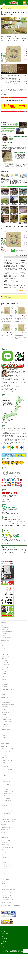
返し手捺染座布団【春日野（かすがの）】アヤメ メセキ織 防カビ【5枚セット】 (6, 320)
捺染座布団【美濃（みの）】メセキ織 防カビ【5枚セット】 (7, 337)
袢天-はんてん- (4, 625)
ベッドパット (5, 667)
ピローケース (5, 870)
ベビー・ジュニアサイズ (8, 809)
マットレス (4, 660)
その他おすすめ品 (5, 724)
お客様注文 (3, 679)
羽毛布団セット (6, 781)
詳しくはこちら (5, 422)
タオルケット (5, 766)
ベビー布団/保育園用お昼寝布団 (8, 700)
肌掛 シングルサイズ (7, 760)
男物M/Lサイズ (5, 627)
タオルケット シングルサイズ (9, 769)
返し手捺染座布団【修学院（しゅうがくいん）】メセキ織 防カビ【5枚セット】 (21, 320)
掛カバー (4, 849)
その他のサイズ (6, 652)
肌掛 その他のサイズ (7, 764)
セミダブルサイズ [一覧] (7, 899)
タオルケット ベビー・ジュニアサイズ (11, 772)
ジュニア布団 (4, 714)
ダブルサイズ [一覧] (6, 892)
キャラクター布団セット (7, 721)
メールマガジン (4, 941)
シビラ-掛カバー (6, 862)
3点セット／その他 (6, 876)
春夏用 (4, 671)
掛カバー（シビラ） (7, 852)
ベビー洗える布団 (6, 702)
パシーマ (3, 832)
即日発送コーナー (6, 729)
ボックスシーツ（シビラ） (9, 847)
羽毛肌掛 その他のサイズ (9, 793)
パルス (3, 694)
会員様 (2, 946)
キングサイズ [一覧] (6, 895)
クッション (3, 709)
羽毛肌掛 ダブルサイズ (9, 791)
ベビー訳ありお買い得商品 (8, 704)
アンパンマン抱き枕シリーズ (8, 821)
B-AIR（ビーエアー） (7, 658)
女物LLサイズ (5, 635)
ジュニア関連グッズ (5, 886)
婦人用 (3, 883)
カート (2, 943)
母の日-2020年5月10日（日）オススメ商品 (10, 905)
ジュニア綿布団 (5, 717)
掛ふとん (5, 733)
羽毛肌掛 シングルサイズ (9, 789)
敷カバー (4, 854)
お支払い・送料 (4, 933)
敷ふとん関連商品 (5, 643)
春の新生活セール (5, 712)
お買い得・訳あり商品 (6, 902)
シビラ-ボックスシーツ (8, 868)
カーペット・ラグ (5, 837)
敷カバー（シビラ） (7, 857)
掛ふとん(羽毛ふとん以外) (8, 748)
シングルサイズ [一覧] (7, 897)
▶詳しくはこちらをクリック (7, 543)
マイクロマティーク (7, 811)
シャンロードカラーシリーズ (7, 689)
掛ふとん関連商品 (5, 746)
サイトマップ (4, 938)
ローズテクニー (5, 656)
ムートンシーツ (5, 654)
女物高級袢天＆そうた (7, 637)
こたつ (2, 741)
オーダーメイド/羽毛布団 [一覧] (8, 889)
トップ (3, 6)
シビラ (3, 860)
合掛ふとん (5, 795)
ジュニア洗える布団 (6, 719)
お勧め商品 (3, 622)
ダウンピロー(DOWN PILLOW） (9, 819)
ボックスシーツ (5, 844)
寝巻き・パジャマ (5, 879)
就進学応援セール (5, 743)
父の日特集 (3, 824)
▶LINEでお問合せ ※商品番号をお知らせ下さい (21, 250)
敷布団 (4, 737)
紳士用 (3, 881)
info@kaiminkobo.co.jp (7, 391)
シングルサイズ (6, 648)
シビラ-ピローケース (7, 866)
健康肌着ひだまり (5, 697)
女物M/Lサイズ (5, 633)
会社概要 (3, 931)
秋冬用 (4, 673)
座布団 (9, 8)
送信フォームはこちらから (8, 388)
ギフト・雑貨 (4, 908)
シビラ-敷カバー (6, 864)
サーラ (3, 692)
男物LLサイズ (5, 629)
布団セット (3, 682)
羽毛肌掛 (5, 787)
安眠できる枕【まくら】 (6, 817)
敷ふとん (4, 645)
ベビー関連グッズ (5, 640)
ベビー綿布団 (5, 706)
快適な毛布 (4, 805)
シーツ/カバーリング (5, 840)
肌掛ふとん (5, 735)
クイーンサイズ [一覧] (7, 893)
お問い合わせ (4, 936)
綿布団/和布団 (4, 726)
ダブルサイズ (6, 650)
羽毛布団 (4, 775)
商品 (6, 6)
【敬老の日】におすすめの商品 (8, 827)
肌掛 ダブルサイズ (7, 762)
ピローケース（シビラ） (8, 873)
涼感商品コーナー (5, 829)
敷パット (4, 669)
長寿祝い (3, 676)
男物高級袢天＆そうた (7, 631)
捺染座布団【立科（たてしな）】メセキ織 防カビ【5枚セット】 (21, 337)
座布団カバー (5, 842)
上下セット (5, 732)
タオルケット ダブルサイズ (9, 771)
